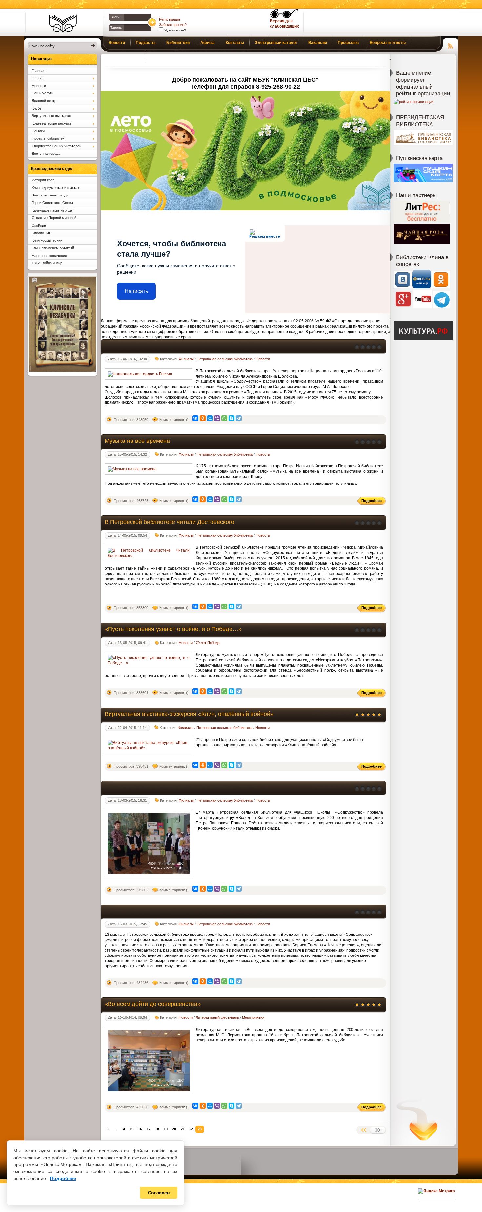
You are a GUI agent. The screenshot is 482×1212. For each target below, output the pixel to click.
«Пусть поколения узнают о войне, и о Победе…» (173, 629)
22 (191, 1129)
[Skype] (231, 418)
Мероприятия (253, 1017)
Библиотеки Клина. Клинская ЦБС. (63, 23)
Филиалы (186, 359)
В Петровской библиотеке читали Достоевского (169, 522)
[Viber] (217, 418)
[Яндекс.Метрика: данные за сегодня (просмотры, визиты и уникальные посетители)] (436, 1191)
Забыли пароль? (173, 25)
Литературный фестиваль (217, 1017)
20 (174, 1129)
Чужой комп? (174, 30)
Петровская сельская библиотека (225, 359)
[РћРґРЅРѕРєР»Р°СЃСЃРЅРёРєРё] (203, 418)
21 (183, 1129)
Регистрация (169, 19)
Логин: (117, 17)
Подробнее (63, 1178)
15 (131, 1129)
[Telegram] (239, 418)
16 (140, 1129)
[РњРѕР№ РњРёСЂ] (210, 418)
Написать (136, 291)
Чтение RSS (450, 45)
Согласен (159, 1192)
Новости (263, 359)
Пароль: (116, 27)
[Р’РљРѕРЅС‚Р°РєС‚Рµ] (195, 418)
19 (166, 1129)
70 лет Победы (208, 643)
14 (123, 1129)
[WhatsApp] (224, 418)
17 (149, 1129)
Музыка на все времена (137, 441)
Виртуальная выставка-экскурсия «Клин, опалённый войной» (189, 714)
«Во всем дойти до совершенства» (153, 1004)
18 (157, 1129)
